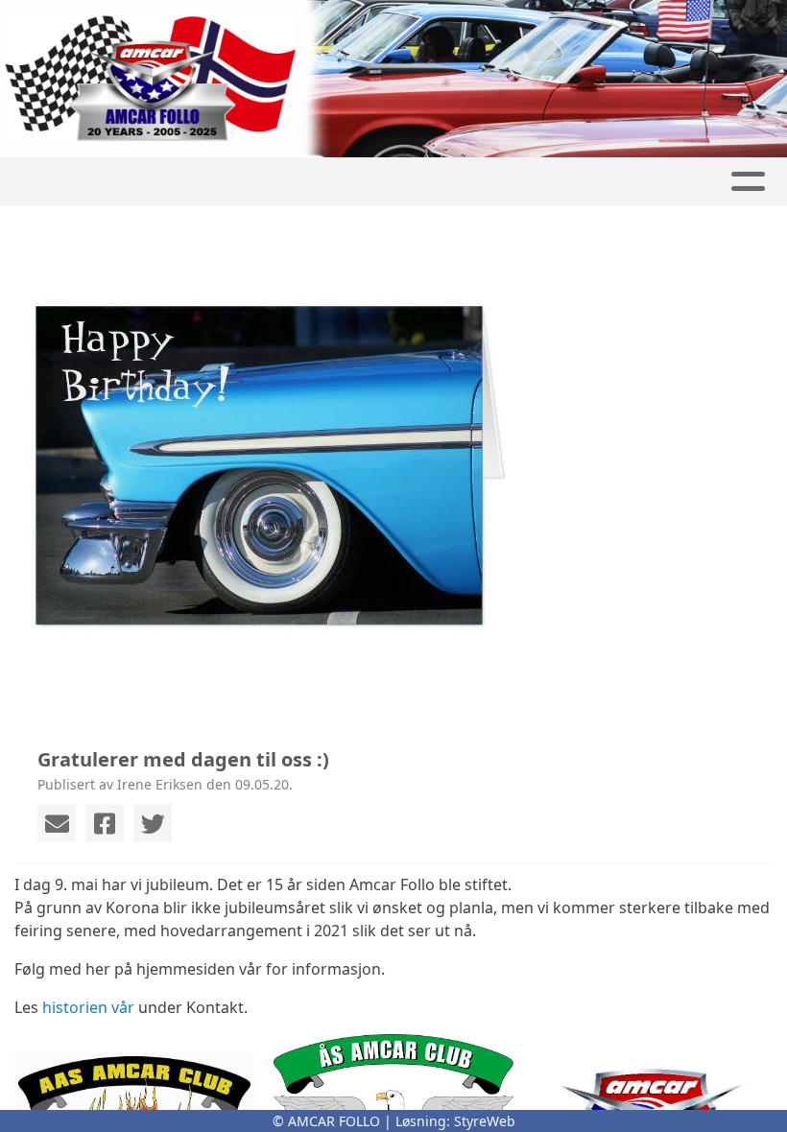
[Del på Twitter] (152, 823)
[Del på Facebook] (104, 823)
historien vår (88, 1007)
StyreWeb (484, 1121)
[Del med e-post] (56, 823)
